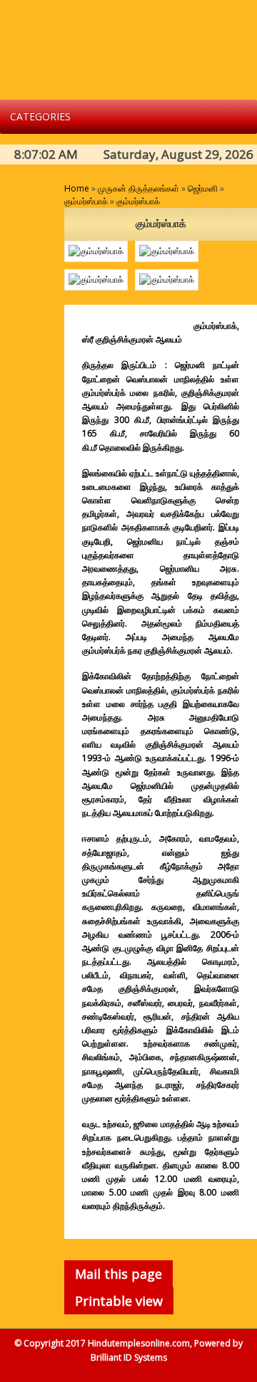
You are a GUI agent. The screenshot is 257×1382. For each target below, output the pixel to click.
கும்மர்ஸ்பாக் (86, 201)
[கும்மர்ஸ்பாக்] (96, 251)
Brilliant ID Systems (129, 1357)
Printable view (119, 1300)
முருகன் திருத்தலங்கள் (138, 188)
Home (76, 188)
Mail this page (118, 1273)
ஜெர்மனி (203, 188)
